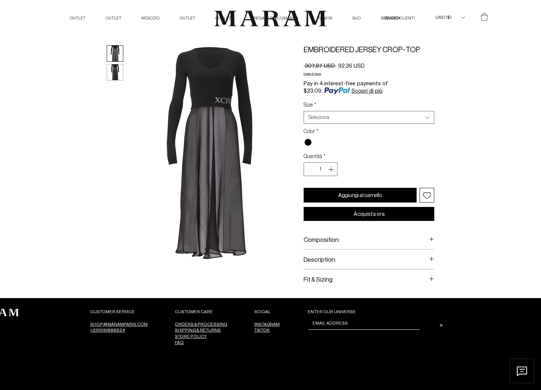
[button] (450, 17)
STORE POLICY (190, 336)
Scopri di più (366, 90)
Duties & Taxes (312, 73)
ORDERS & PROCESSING (201, 324)
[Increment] (331, 169)
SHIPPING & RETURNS (198, 330)
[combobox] (369, 117)
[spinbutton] (320, 169)
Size (310, 105)
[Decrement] (309, 169)
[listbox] (450, 17)
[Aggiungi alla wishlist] (427, 195)
